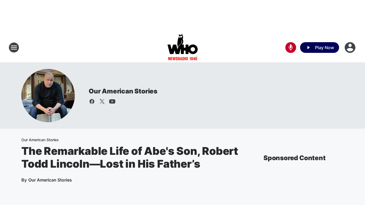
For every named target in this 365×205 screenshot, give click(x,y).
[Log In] (350, 47)
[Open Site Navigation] (14, 47)
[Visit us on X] (102, 101)
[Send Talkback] (290, 47)
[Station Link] (183, 47)
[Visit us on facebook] (92, 101)
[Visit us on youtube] (112, 101)
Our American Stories (123, 91)
